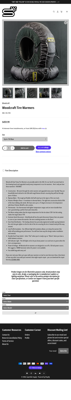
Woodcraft (6, 103)
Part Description (11, 170)
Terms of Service (8, 341)
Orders (27, 334)
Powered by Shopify (44, 377)
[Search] (54, 12)
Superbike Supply (31, 377)
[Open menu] (67, 12)
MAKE (4, 298)
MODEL (4, 305)
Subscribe (63, 351)
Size (3, 134)
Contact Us (6, 334)
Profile (27, 337)
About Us (5, 344)
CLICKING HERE (15, 260)
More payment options (43, 151)
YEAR (3, 292)
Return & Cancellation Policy (12, 337)
